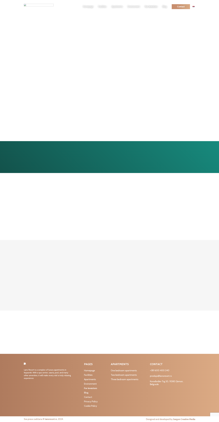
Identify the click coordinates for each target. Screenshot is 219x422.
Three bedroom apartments (124, 379)
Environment (134, 7)
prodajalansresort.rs (161, 376)
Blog (164, 7)
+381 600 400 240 (159, 370)
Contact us (184, 332)
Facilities (102, 7)
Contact (181, 6)
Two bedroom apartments (124, 375)
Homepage (88, 7)
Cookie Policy (90, 406)
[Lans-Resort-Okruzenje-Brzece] (109, 207)
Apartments (117, 7)
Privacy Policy (91, 401)
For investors (151, 7)
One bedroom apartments (124, 370)
